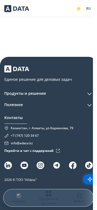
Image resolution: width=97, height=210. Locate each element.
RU (88, 8)
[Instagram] (40, 165)
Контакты (13, 117)
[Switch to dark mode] (78, 8)
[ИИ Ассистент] (90, 179)
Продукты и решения (25, 93)
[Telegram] (56, 165)
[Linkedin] (8, 165)
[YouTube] (24, 165)
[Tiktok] (89, 165)
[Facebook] (73, 165)
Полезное (13, 104)
